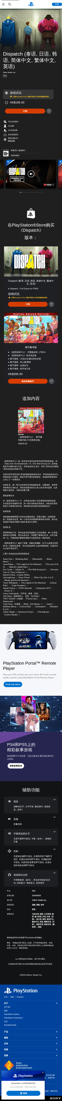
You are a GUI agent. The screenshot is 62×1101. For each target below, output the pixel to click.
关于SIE (7, 1007)
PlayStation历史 (10, 1025)
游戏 (12, 997)
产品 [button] (6, 1032)
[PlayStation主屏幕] (31, 4)
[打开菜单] (3, 4)
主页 (5, 997)
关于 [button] (6, 1003)
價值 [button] (6, 1037)
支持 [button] (6, 1043)
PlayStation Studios (11, 1014)
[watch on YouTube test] (49, 185)
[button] (11, 140)
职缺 (5, 1011)
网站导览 (54, 1091)
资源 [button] (6, 1049)
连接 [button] (6, 1055)
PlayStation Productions (13, 1018)
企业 (5, 1021)
